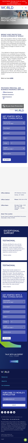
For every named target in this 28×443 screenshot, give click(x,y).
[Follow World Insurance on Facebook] (2, 412)
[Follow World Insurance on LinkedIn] (8, 412)
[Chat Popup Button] (25, 439)
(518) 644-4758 (14, 361)
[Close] (26, 3)
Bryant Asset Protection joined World (10, 216)
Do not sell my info (14, 419)
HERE (11, 78)
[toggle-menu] (25, 7)
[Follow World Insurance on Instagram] (11, 412)
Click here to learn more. (14, 4)
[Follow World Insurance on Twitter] (5, 412)
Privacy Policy (5, 419)
